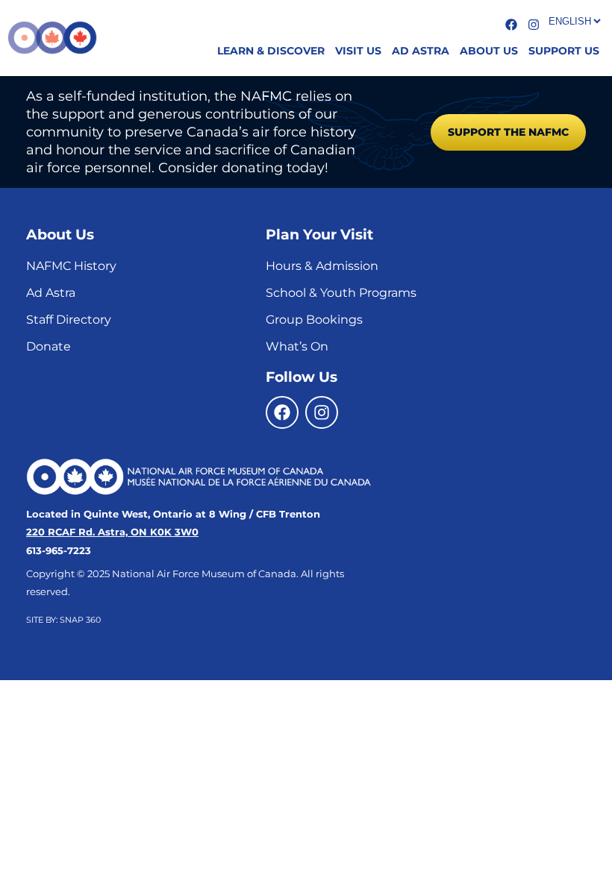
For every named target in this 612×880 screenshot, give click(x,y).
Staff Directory (68, 319)
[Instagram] (321, 412)
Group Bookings (314, 319)
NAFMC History (71, 266)
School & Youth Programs (341, 293)
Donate (48, 346)
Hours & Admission (322, 266)
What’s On (297, 346)
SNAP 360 (80, 620)
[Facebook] (282, 412)
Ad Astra (50, 293)
